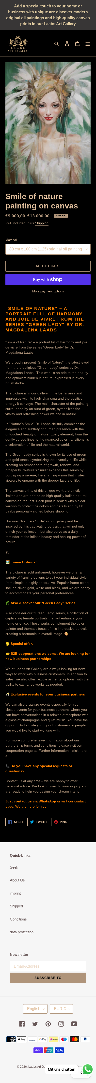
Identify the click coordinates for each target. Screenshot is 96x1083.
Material (11, 240)
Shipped (16, 906)
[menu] (87, 43)
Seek (14, 867)
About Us (17, 880)
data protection (21, 932)
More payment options (48, 291)
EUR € (60, 1009)
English (33, 1009)
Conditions (18, 919)
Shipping (41, 223)
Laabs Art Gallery (39, 1066)
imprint (15, 893)
